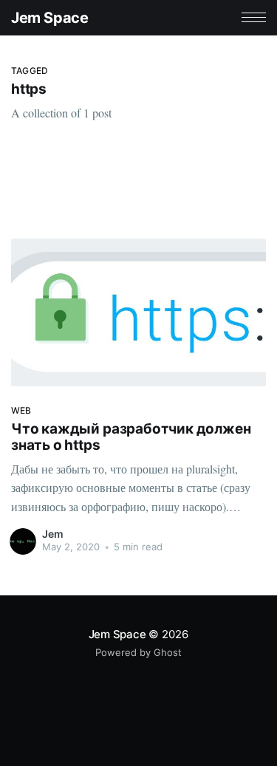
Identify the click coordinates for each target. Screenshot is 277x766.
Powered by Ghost (138, 652)
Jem (53, 533)
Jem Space (49, 18)
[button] (254, 17)
